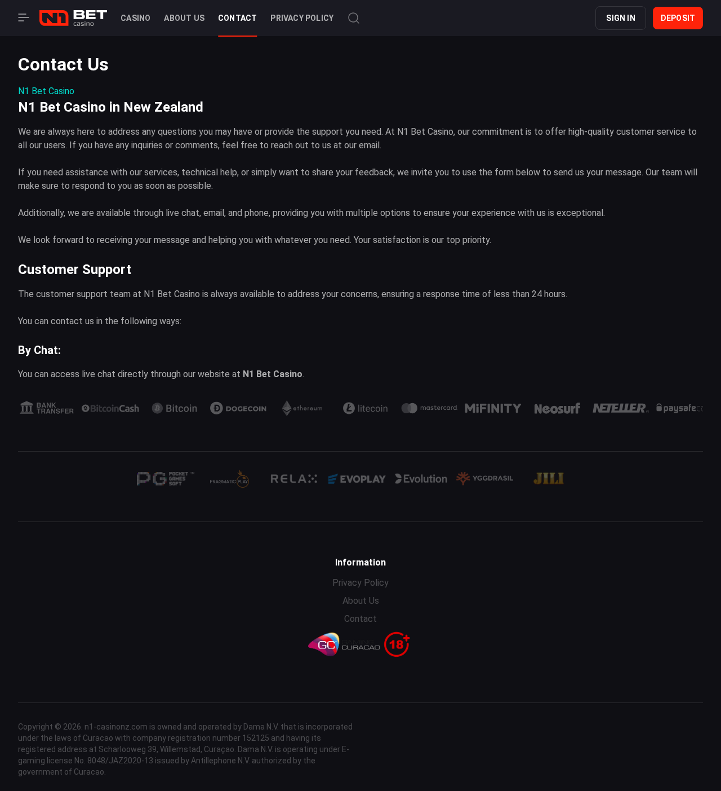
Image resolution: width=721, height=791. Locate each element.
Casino (135, 18)
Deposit (678, 18)
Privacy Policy (301, 18)
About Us (184, 18)
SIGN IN (620, 18)
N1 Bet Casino (46, 91)
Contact (237, 18)
